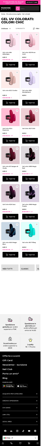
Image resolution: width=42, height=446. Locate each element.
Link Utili (6, 415)
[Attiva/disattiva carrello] (29, 443)
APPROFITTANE (32, 2)
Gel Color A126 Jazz (9, 204)
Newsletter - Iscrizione (14, 365)
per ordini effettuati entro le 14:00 (30, 328)
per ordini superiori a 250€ (10, 345)
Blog (4, 378)
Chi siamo (6, 408)
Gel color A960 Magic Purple (29, 205)
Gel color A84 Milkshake (7, 53)
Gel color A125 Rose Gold (28, 53)
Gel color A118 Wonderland (27, 91)
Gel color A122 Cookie (10, 90)
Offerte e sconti (11, 356)
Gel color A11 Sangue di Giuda (10, 167)
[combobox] (27, 8)
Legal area (7, 421)
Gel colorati (26, 14)
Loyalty (30, 345)
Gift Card (7, 360)
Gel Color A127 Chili (28, 128)
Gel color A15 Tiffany (29, 242)
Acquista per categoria (12, 394)
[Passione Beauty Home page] (5, 8)
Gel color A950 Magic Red (29, 167)
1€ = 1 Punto (30, 347)
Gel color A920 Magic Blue (10, 243)
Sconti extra (8, 343)
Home (3, 14)
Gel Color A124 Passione (7, 129)
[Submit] (17, 8)
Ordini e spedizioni (10, 401)
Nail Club (7, 369)
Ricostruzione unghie (13, 14)
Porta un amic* (10, 373)
